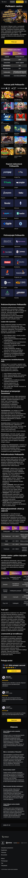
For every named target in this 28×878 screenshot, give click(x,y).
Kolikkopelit (22, 88)
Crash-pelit (14, 88)
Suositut (3, 88)
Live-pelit (9, 88)
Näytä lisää (14, 720)
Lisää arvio (14, 671)
